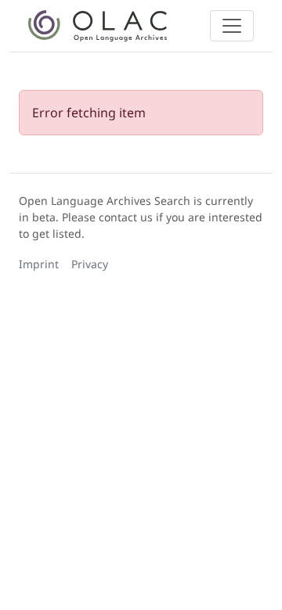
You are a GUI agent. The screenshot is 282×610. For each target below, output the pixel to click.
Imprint (39, 264)
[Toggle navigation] (232, 25)
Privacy (89, 264)
